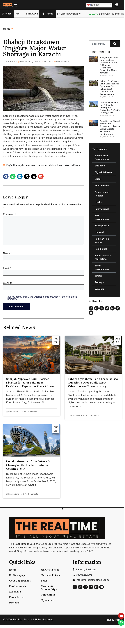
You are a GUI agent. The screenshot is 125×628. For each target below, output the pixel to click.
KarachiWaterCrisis (68, 164)
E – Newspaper (18, 575)
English (95, 5)
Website (7, 283)
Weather (99, 288)
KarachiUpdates (46, 164)
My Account (48, 600)
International (102, 208)
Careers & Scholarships (49, 588)
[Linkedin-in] (112, 308)
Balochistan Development (102, 157)
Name (7, 253)
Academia (15, 591)
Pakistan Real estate (102, 240)
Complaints (48, 594)
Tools (44, 580)
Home (12, 569)
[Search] (115, 43)
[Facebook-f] (91, 308)
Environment (102, 185)
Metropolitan (102, 225)
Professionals (17, 586)
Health (98, 202)
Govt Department (20, 580)
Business (100, 165)
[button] (116, 4)
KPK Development (102, 217)
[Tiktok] (107, 308)
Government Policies (102, 194)
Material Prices (50, 575)
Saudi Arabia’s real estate (103, 257)
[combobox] (99, 43)
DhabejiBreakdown (24, 164)
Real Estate (101, 248)
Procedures (16, 597)
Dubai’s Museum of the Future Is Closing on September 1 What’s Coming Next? (110, 107)
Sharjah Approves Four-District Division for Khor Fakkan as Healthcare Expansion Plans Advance (109, 65)
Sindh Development (102, 267)
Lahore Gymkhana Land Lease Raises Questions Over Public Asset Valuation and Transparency (109, 87)
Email (7, 268)
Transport (100, 282)
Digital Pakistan (103, 172)
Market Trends (50, 569)
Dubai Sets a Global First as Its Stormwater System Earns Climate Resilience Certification (110, 127)
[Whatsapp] (101, 308)
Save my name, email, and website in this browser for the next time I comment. (42, 298)
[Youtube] (91, 312)
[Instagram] (96, 308)
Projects (14, 602)
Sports (98, 275)
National (99, 232)
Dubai (98, 178)
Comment (9, 214)
